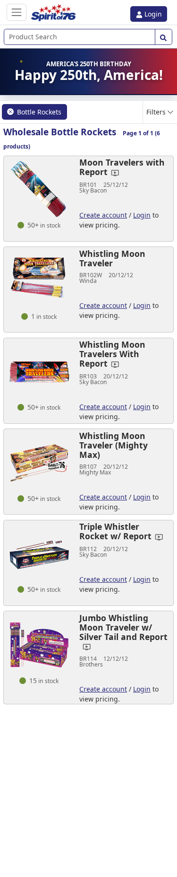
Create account (103, 214)
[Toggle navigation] (16, 12)
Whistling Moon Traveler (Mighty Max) (113, 445)
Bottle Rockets (39, 111)
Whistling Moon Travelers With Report (112, 354)
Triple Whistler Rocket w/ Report (115, 531)
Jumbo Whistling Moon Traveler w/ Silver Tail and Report (123, 627)
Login (152, 13)
